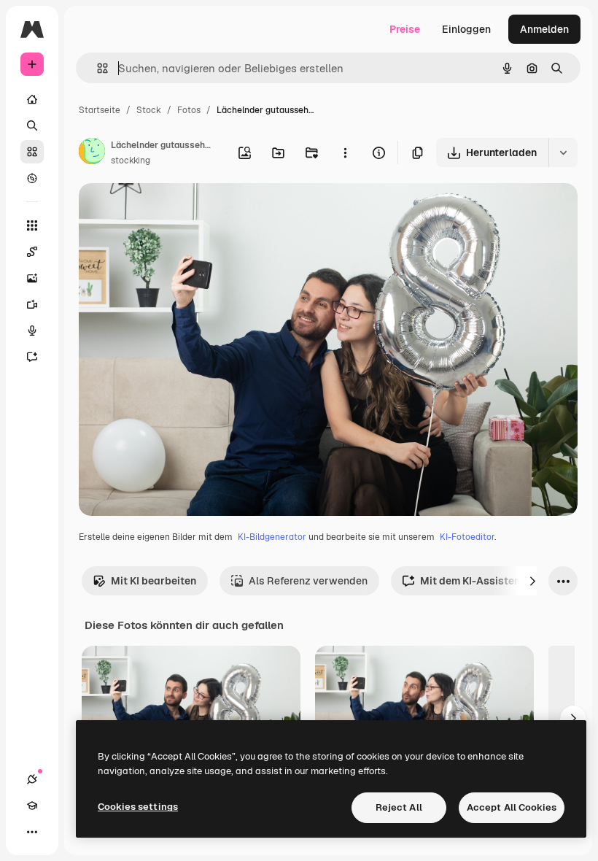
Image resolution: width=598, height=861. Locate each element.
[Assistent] (32, 356)
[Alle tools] (32, 225)
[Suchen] (32, 125)
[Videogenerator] (32, 304)
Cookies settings (138, 806)
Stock (148, 110)
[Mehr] (32, 831)
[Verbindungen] (32, 779)
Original (172, 211)
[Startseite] (32, 99)
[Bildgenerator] (32, 278)
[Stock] (32, 151)
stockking (130, 160)
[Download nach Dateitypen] (563, 152)
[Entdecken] (32, 178)
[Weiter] (532, 580)
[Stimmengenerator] (32, 330)
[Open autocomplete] (97, 68)
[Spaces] (32, 251)
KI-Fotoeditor (467, 537)
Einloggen (466, 29)
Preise (404, 29)
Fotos (189, 110)
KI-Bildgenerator (272, 537)
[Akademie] (32, 805)
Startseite (99, 110)
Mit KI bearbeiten (153, 580)
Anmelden (544, 29)
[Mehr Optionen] (345, 152)
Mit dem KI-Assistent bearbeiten (500, 580)
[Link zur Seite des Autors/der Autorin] (92, 153)
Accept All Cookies (511, 807)
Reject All (399, 807)
